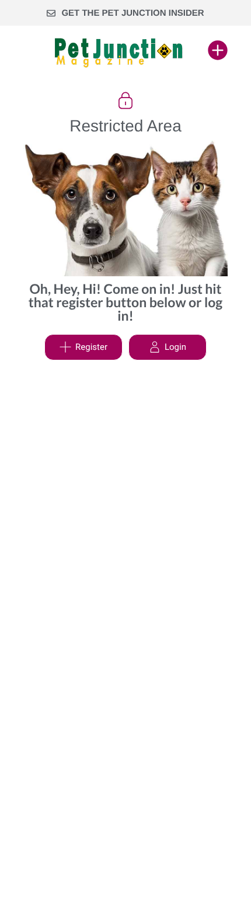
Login (175, 347)
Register (91, 347)
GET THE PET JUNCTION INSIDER (132, 13)
